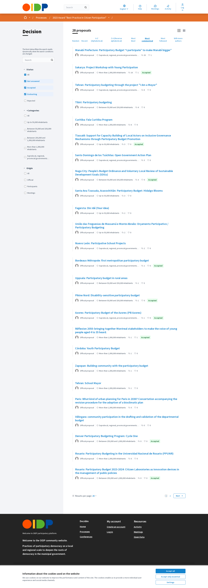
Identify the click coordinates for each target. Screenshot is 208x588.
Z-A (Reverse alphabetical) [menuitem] (116, 39)
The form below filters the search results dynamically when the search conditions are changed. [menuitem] (37, 51)
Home (83, 526)
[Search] (85, 7)
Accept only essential (170, 576)
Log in (110, 531)
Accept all (170, 571)
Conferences (86, 536)
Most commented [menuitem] (147, 39)
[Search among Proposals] (52, 60)
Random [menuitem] (75, 41)
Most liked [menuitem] (133, 39)
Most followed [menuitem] (163, 39)
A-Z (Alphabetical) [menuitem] (97, 39)
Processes (41, 17)
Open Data (139, 537)
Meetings (138, 531)
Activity (138, 526)
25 (93, 495)
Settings (170, 582)
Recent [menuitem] (85, 41)
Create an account (116, 526)
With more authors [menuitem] (178, 39)
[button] (28, 69)
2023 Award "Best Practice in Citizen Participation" (79, 17)
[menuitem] (38, 60)
